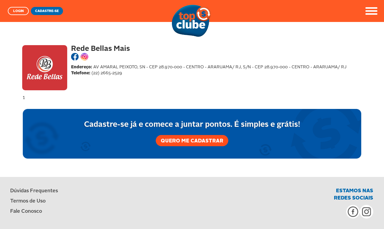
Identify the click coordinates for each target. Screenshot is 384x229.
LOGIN (18, 11)
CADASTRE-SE (47, 11)
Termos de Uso (28, 201)
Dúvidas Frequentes (34, 190)
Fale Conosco (26, 211)
